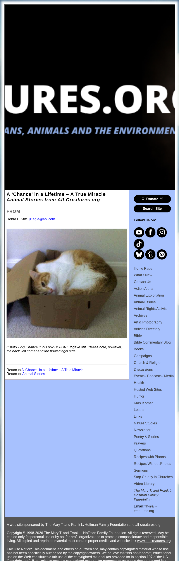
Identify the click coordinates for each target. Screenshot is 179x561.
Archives (140, 315)
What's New (143, 275)
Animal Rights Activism (151, 309)
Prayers (140, 443)
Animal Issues (145, 302)
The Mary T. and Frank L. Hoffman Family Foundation (86, 524)
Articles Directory (147, 329)
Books (139, 349)
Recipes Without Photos (152, 463)
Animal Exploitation (149, 295)
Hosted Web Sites (148, 389)
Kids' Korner (143, 403)
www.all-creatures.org (154, 541)
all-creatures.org (147, 524)
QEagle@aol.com (41, 219)
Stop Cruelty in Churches (153, 477)
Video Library (144, 484)
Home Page (143, 268)
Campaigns (143, 356)
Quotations (142, 450)
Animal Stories (33, 374)
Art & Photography (148, 322)
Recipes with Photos (150, 457)
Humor (139, 396)
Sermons (141, 470)
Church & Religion (148, 363)
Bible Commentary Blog (152, 342)
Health (139, 383)
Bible (138, 336)
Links (138, 416)
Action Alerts (143, 288)
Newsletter (142, 430)
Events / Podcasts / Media (154, 376)
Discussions (143, 369)
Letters (139, 410)
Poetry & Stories (146, 437)
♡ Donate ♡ (152, 199)
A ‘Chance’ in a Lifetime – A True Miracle (52, 370)
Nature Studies (145, 423)
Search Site (152, 208)
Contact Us (142, 282)
